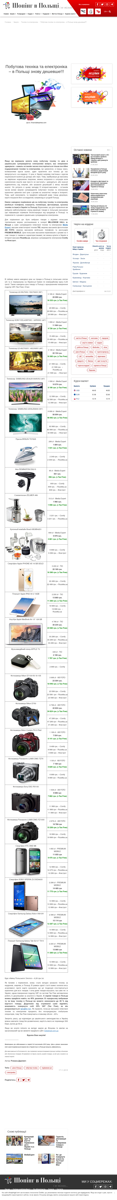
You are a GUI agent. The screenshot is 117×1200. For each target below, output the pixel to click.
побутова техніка (31, 1068)
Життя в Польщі (57, 14)
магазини (94, 338)
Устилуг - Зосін (79, 258)
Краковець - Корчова (81, 277)
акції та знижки (87, 342)
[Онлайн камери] (83, 11)
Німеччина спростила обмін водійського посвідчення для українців (99, 196)
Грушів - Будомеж (80, 273)
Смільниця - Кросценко (82, 286)
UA (105, 11)
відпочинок (101, 356)
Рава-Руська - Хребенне (78, 268)
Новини (6, 14)
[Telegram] (112, 4)
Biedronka (96, 347)
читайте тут (25, 1008)
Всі (108, 150)
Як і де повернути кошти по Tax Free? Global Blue (60, 1159)
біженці (90, 361)
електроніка (11, 1072)
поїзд (91, 352)
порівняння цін (47, 1068)
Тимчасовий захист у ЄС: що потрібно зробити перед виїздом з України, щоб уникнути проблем (100, 158)
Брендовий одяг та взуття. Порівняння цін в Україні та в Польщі (29, 1142)
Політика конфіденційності (21, 1189)
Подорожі (46, 14)
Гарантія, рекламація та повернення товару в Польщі (61, 1141)
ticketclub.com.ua (51, 1030)
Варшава (92, 370)
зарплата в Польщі (100, 365)
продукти (80, 361)
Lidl (80, 356)
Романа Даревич (18, 1060)
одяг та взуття (102, 361)
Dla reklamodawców (39, 1189)
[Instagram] (107, 4)
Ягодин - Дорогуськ (81, 254)
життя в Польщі (81, 338)
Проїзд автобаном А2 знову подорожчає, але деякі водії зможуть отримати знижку (99, 208)
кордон (99, 342)
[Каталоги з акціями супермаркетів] (98, 11)
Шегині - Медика (79, 282)
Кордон (30, 14)
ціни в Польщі (16, 1068)
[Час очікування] (90, 11)
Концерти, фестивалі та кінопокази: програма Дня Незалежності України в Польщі (99, 184)
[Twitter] (102, 4)
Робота (37, 14)
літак (105, 347)
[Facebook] (98, 4)
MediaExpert (29, 1154)
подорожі (105, 338)
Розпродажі (21, 14)
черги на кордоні (83, 365)
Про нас (7, 1189)
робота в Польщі (82, 347)
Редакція (51, 1189)
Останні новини (83, 149)
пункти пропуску (103, 352)
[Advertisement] (58, 43)
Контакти (60, 1189)
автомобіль (89, 356)
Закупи (12, 14)
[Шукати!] (109, 11)
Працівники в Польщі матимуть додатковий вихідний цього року (99, 170)
